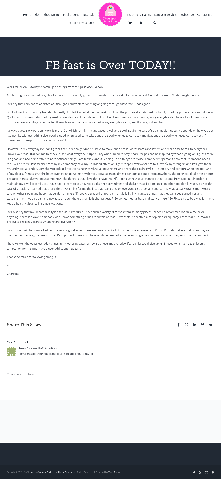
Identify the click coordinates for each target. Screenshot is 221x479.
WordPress (114, 472)
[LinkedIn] (194, 325)
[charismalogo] (110, 3)
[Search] (153, 22)
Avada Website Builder (42, 472)
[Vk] (210, 325)
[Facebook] (178, 325)
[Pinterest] (202, 325)
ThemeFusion (65, 472)
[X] (186, 325)
